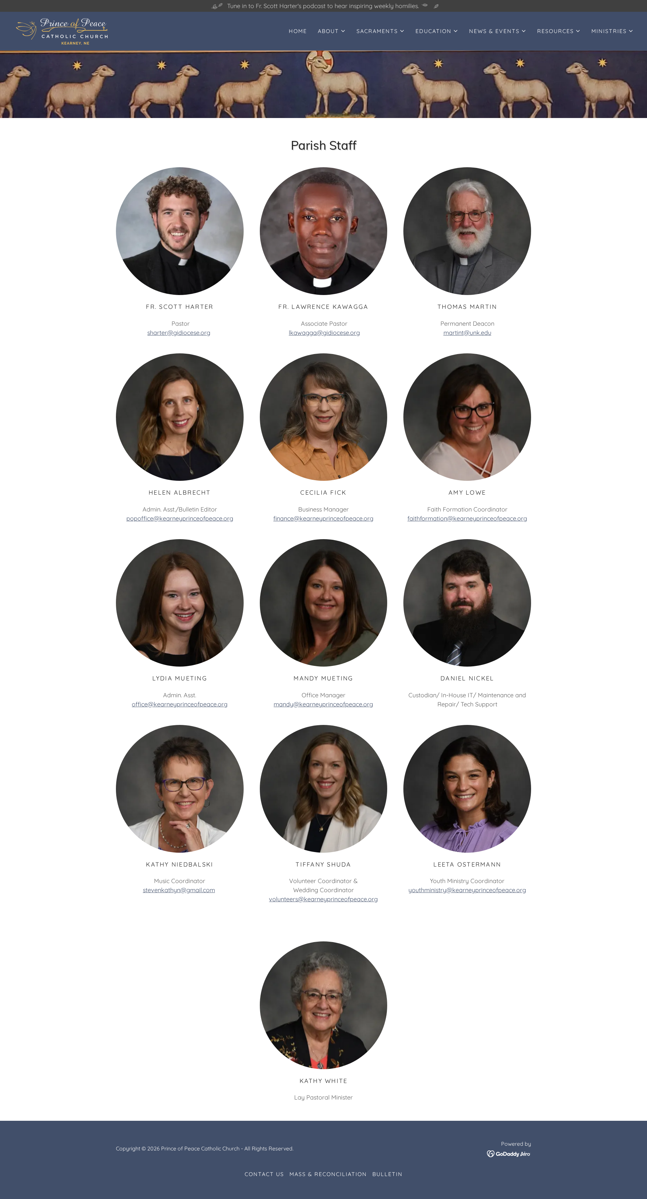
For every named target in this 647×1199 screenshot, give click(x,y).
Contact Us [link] (264, 1174)
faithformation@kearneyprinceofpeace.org (467, 518)
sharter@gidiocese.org (178, 333)
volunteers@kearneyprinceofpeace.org (323, 899)
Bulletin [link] (387, 1174)
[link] (62, 30)
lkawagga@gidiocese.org (324, 333)
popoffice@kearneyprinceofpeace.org (179, 518)
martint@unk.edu (467, 333)
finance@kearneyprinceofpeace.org (323, 518)
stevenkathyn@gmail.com (179, 890)
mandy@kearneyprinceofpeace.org (323, 704)
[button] (332, 31)
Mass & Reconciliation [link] (328, 1174)
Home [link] (298, 31)
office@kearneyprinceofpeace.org (179, 704)
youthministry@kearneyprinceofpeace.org (467, 890)
